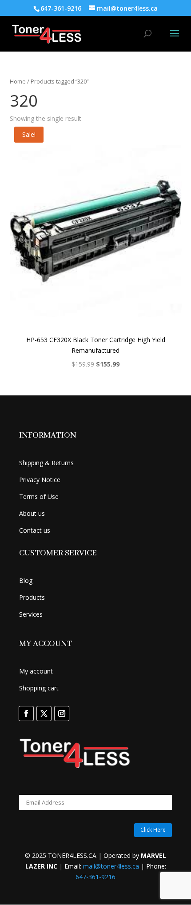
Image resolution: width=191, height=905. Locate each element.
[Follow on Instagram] (62, 713)
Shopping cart (39, 688)
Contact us (34, 530)
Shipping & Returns (46, 462)
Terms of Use (39, 496)
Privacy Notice (39, 479)
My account (36, 671)
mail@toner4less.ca (111, 866)
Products (32, 597)
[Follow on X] (44, 713)
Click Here (153, 829)
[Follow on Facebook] (26, 713)
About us (32, 513)
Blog (25, 580)
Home (18, 81)
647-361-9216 (95, 877)
